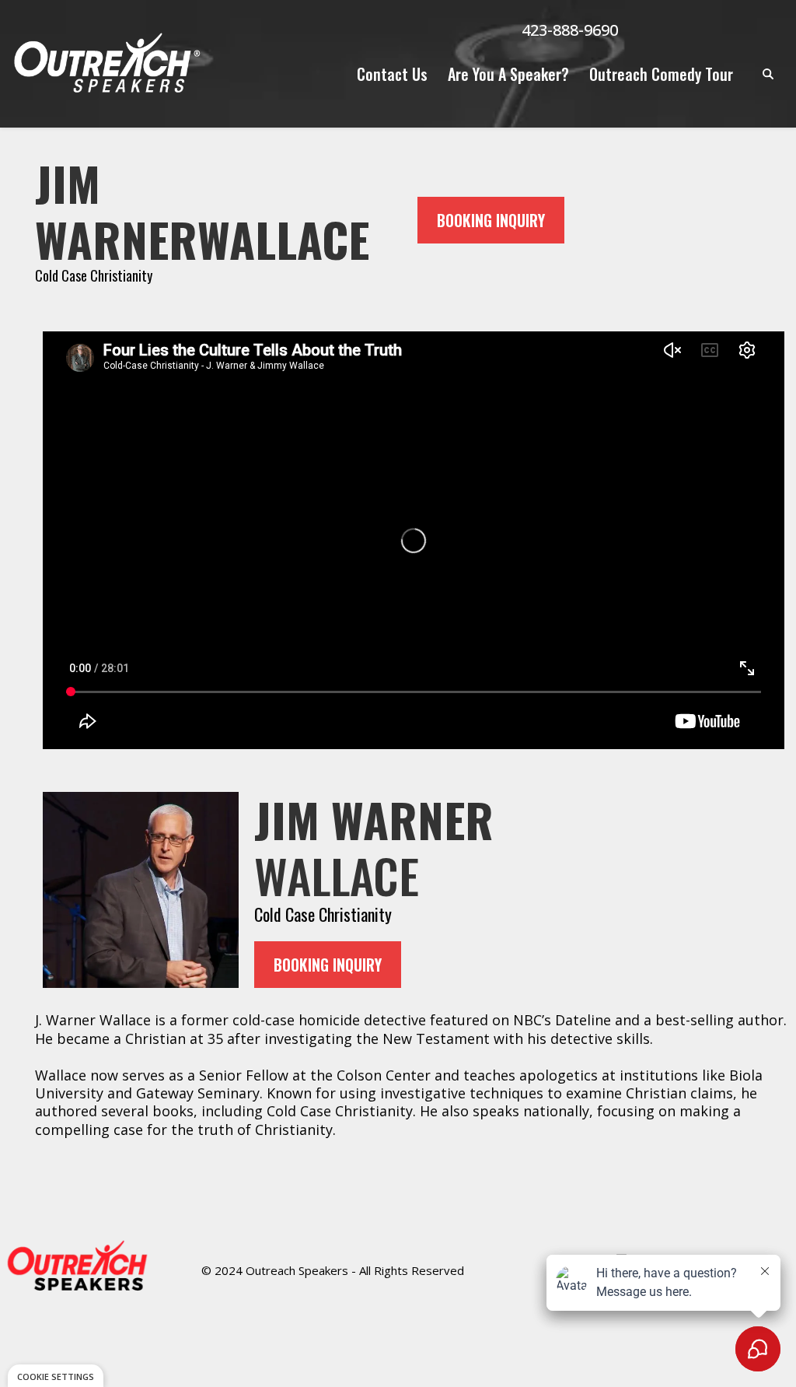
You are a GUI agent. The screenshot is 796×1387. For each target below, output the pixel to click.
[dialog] (55, 1375)
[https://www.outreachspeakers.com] (106, 64)
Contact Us (392, 74)
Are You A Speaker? (508, 74)
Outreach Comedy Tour (661, 74)
